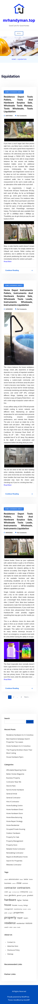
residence (10, 923)
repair (20, 917)
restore (28, 923)
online (29, 909)
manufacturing (18, 909)
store (14, 927)
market (25, 909)
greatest (30, 895)
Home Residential (12, 825)
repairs (26, 918)
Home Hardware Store (14, 813)
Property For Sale (12, 837)
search (6, 927)
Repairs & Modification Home (17, 857)
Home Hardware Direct (14, 92)
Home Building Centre (14, 805)
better (26, 879)
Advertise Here (12, 946)
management (8, 909)
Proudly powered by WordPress (18, 997)
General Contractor (13, 798)
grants (24, 895)
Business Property (13, 778)
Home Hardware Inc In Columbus (18, 746)
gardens (12, 895)
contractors (23, 887)
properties (19, 912)
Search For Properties (14, 861)
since (10, 927)
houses (14, 905)
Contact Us (11, 942)
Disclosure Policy (13, 950)
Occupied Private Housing (15, 829)
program (10, 913)
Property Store (11, 845)
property (10, 917)
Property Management (14, 841)
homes (25, 900)
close (18, 883)
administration (14, 879)
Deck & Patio (11, 786)
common (25, 883)
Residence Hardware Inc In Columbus (19, 735)
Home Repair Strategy (14, 821)
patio (5, 913)
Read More (7, 261)
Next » (26, 697)
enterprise (24, 892)
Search (7, 718)
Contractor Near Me (13, 782)
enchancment (15, 892)
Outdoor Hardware (13, 833)
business (7, 883)
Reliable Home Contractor (15, 849)
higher (19, 900)
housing (20, 905)
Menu (19, 33)
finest (6, 895)
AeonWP (26, 1000)
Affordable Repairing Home (16, 770)
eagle (10, 892)
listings (25, 905)
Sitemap (10, 954)
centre (14, 883)
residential (20, 923)
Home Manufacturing (14, 817)
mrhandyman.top (19, 20)
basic (21, 879)
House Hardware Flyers (14, 757)
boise (31, 879)
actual (6, 879)
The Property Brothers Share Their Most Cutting (19, 751)
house (7, 904)
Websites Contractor (13, 865)
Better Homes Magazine (15, 774)
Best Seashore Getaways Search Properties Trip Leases (18, 740)
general (19, 895)
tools (18, 927)
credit (6, 892)
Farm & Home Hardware (15, 790)
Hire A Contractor (12, 801)
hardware (10, 900)
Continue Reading (12, 271)
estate (30, 892)
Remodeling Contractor (14, 853)
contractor (10, 887)
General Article (11, 794)
